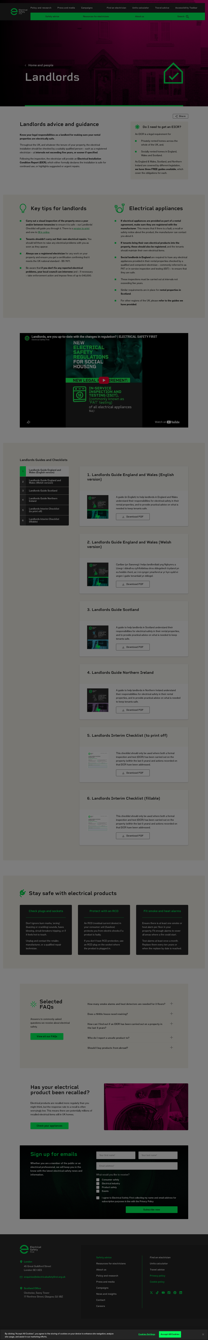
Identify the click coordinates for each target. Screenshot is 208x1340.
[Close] (203, 1334)
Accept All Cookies (170, 1334)
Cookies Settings (146, 1334)
